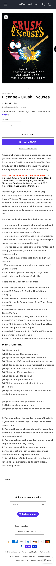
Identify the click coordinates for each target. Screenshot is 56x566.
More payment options (28, 149)
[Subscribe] (43, 504)
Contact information (38, 560)
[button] (5, 4)
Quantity (5, 119)
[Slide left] (22, 89)
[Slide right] (34, 89)
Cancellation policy (20, 560)
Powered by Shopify (29, 552)
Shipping (5, 107)
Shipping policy (44, 556)
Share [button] (7, 479)
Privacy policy (14, 556)
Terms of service (28, 556)
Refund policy (45, 552)
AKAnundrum (16, 552)
